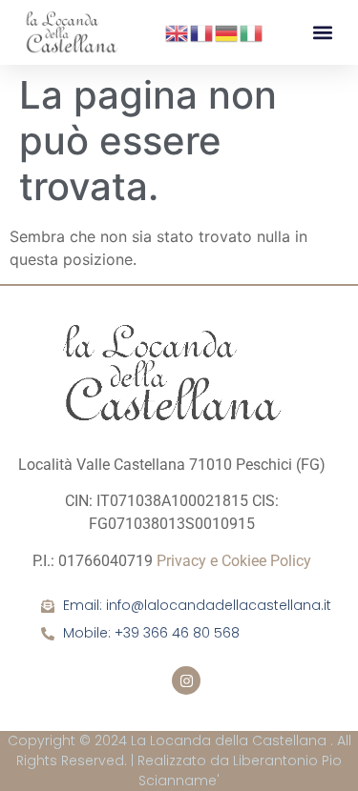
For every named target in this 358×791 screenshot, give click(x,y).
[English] (177, 31)
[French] (202, 31)
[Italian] (252, 31)
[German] (227, 31)
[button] (322, 33)
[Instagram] (186, 680)
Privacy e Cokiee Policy (234, 561)
